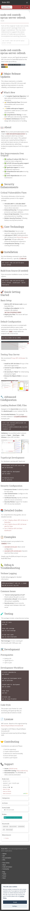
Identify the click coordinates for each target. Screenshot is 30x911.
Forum (4, 876)
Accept (15, 902)
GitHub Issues (13, 768)
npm (3, 855)
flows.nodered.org (22, 771)
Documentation (6, 858)
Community (5, 869)
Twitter (4, 874)
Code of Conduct (7, 867)
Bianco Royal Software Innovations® (12, 726)
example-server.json (10, 547)
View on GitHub (7, 791)
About (4, 865)
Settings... (15, 906)
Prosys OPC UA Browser (18, 358)
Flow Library (5, 862)
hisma (7, 838)
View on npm (6, 789)
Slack (4, 878)
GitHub (4, 853)
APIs (3, 860)
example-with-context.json (13, 551)
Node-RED (6, 2)
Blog (3, 871)
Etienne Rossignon (22, 237)
